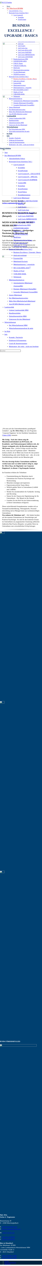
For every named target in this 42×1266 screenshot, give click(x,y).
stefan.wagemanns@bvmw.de (11, 1229)
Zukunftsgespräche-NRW (18, 316)
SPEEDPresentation (20, 246)
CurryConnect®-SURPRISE (27, 180)
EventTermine (23, 189)
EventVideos (22, 192)
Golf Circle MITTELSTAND (28, 201)
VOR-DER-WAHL (19, 274)
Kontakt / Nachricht (16, 337)
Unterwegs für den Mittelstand (19, 319)
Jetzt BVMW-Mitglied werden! (19, 304)
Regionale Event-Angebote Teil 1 (20, 161)
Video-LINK (7, 435)
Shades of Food (18, 271)
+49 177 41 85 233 (8, 1233)
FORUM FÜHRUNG (20, 234)
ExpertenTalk (18, 258)
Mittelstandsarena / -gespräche (24, 264)
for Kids (7, 331)
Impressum (7, 1264)
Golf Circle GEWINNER (26, 222)
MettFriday (17, 237)
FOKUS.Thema (18, 231)
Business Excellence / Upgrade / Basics (27, 252)
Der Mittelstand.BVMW (12, 155)
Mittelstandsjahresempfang (22, 240)
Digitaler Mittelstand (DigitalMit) (24, 289)
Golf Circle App (23, 210)
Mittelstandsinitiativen (16, 280)
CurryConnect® (19, 165)
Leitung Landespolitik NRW (19, 310)
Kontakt (6, 1261)
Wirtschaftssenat (10, 322)
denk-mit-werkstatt (20, 255)
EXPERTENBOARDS (21, 228)
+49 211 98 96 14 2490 (9, 1256)
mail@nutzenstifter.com (9, 1227)
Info (5, 334)
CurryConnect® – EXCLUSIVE (29, 174)
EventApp (21, 186)
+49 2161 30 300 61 (8, 1239)
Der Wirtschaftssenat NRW (18, 325)
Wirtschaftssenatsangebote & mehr (21, 328)
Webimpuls (17, 277)
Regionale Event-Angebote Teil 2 (20, 249)
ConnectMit (22, 183)
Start (6, 152)
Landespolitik (9, 307)
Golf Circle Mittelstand (21, 198)
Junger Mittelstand (15, 295)
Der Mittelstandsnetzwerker (18, 298)
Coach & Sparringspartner (18, 343)
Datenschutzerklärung (10, 1262)
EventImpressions (24, 195)
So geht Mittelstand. (20, 243)
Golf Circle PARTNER (25, 216)
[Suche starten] (22, 351)
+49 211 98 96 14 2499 (9, 1258)
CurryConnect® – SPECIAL (28, 177)
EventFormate (23, 171)
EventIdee (21, 168)
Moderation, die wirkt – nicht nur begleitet (24, 346)
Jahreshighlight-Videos (17, 158)
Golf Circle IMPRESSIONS (27, 219)
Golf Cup (21, 204)
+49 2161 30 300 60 (8, 1237)
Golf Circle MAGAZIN (26, 213)
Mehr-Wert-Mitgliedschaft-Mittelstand (22, 301)
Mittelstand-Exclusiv (20, 261)
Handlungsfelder (15, 313)
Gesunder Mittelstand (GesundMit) (25, 292)
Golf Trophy (22, 207)
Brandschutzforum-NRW (22, 225)
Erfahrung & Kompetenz (17, 340)
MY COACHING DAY (22, 268)
